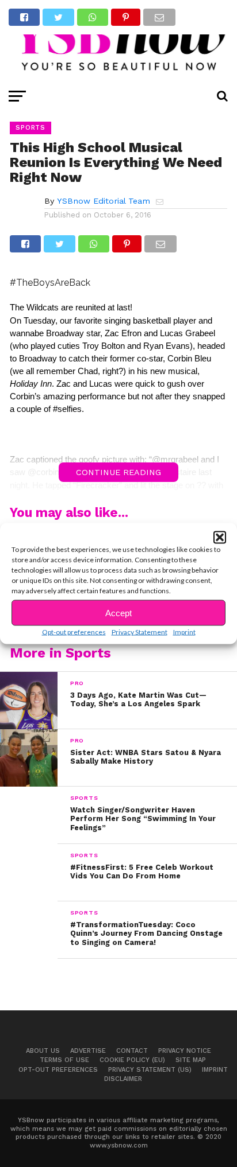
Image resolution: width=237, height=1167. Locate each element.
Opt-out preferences (74, 632)
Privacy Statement (139, 632)
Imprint (184, 632)
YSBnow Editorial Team (103, 200)
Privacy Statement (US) (150, 1069)
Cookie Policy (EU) (132, 1060)
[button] (219, 537)
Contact (132, 1051)
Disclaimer (123, 1079)
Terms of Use (64, 1060)
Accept (118, 612)
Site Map (190, 1060)
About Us (43, 1051)
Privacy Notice (184, 1051)
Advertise (88, 1051)
